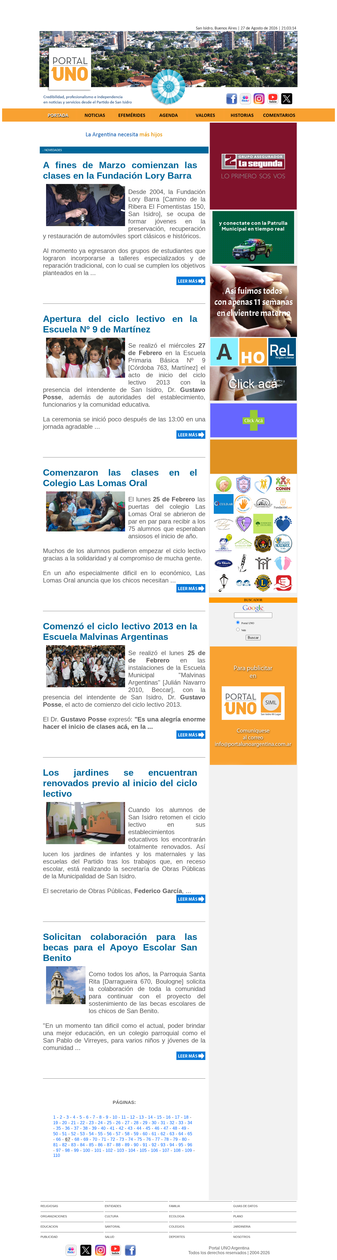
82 (64, 1145)
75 (139, 1139)
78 (166, 1139)
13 (141, 1117)
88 (118, 1145)
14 (150, 1117)
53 (82, 1134)
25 (109, 1122)
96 (189, 1145)
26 (118, 1122)
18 (186, 1117)
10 (114, 1117)
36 (67, 1128)
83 (73, 1145)
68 (77, 1139)
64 (181, 1134)
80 (184, 1139)
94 (172, 1145)
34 (189, 1122)
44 (139, 1128)
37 (76, 1128)
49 (183, 1128)
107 (165, 1150)
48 (174, 1128)
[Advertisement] (168, 14)
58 (127, 1134)
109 (188, 1150)
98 (67, 1150)
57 (118, 1134)
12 (132, 1117)
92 (154, 1145)
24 (100, 1122)
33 (181, 1122)
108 (177, 1150)
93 (163, 1145)
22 (82, 1122)
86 (100, 1145)
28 (136, 1122)
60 (145, 1134)
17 (177, 1117)
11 (123, 1117)
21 (73, 1122)
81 (55, 1145)
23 (91, 1122)
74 (130, 1139)
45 (148, 1128)
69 (85, 1139)
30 (154, 1122)
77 (157, 1139)
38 (85, 1128)
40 (103, 1128)
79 (175, 1139)
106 (154, 1150)
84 (82, 1145)
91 (145, 1145)
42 (121, 1128)
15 (159, 1117)
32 (172, 1122)
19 (55, 1122)
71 (103, 1139)
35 (58, 1128)
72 (112, 1139)
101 (97, 1150)
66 (58, 1139)
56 (109, 1134)
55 (100, 1134)
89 (127, 1145)
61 (154, 1134)
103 (120, 1150)
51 (64, 1134)
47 (165, 1128)
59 (136, 1134)
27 (127, 1122)
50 (55, 1134)
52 (73, 1134)
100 (86, 1150)
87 (109, 1145)
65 (189, 1134)
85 (91, 1145)
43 (130, 1128)
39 (94, 1128)
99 (76, 1150)
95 (181, 1145)
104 (131, 1150)
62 (163, 1134)
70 (94, 1139)
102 (109, 1150)
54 (91, 1134)
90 (136, 1145)
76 (148, 1139)
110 (56, 1155)
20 (64, 1122)
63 (172, 1134)
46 (157, 1128)
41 (112, 1128)
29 (145, 1122)
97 (58, 1150)
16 (168, 1117)
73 (121, 1139)
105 (143, 1150)
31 (163, 1122)
